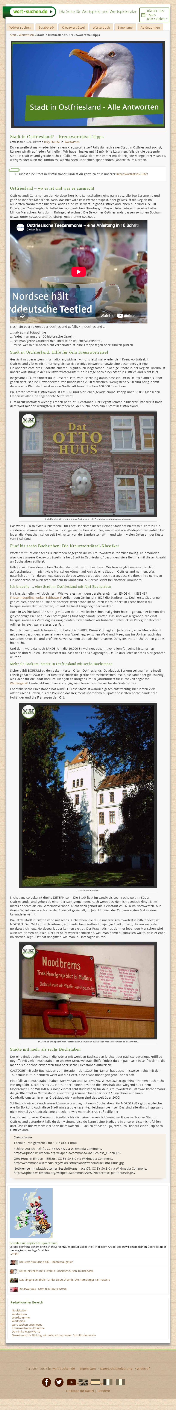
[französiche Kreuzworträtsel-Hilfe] (106, 1382)
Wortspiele (19, 1321)
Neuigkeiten (19, 1310)
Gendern (103, 1391)
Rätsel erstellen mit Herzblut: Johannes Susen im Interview (56, 1271)
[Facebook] (45, 1382)
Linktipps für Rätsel (80, 1391)
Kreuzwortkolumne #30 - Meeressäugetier (46, 1262)
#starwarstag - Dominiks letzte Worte (43, 1289)
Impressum (87, 1369)
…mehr (14, 1253)
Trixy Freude (52, 142)
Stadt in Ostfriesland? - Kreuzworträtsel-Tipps (57, 136)
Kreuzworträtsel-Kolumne (28, 1328)
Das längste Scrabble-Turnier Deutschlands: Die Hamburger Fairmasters (64, 1280)
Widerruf (143, 1369)
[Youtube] (70, 1382)
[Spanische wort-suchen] (94, 1382)
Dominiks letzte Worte (26, 1331)
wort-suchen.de (63, 1369)
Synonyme (125, 27)
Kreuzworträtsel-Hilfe (131, 174)
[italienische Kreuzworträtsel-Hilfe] (119, 1382)
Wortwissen (72, 142)
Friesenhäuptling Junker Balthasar (34, 597)
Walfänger (17, 683)
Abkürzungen (150, 27)
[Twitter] (58, 1382)
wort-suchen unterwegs (27, 1325)
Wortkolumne (21, 1317)
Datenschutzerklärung (116, 1369)
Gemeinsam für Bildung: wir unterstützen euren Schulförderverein (54, 1335)
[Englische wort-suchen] (82, 1382)
